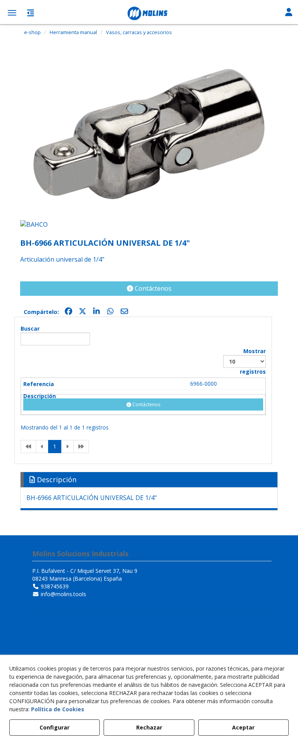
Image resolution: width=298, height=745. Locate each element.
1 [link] (54, 446)
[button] (149, 13)
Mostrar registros (253, 361)
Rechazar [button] (149, 727)
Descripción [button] (55, 479)
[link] (28, 446)
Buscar (30, 328)
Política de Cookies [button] (57, 709)
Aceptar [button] (243, 727)
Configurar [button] (54, 727)
